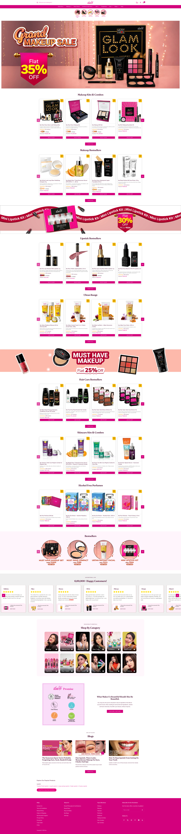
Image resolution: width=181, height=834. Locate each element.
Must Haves (77, 6)
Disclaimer (39, 820)
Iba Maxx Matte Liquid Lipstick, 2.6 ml (76, 268)
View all (90, 200)
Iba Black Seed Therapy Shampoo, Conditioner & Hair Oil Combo (48, 410)
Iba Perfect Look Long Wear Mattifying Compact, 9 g (50, 181)
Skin (97, 6)
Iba (45, 830)
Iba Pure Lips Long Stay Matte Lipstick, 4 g (103, 268)
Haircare (99, 811)
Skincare (99, 808)
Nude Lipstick (73, 786)
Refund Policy (40, 811)
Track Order (40, 822)
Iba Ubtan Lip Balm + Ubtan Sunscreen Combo (102, 325)
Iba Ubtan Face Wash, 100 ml (126, 325)
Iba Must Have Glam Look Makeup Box (50, 125)
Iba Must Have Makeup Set (73, 125)
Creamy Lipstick (83, 786)
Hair (110, 6)
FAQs (38, 825)
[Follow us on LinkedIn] (142, 820)
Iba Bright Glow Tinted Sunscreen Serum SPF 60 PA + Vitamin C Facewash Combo (76, 463)
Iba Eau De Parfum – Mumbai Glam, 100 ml (103, 515)
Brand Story (67, 808)
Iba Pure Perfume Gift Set (46, 515)
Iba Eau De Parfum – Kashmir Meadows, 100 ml (76, 516)
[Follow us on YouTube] (139, 820)
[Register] (142, 809)
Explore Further (115, 711)
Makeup (68, 6)
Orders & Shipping (41, 813)
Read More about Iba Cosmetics (47, 790)
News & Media (67, 811)
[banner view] (90, 54)
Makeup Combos (101, 818)
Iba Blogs (66, 813)
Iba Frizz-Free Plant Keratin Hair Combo (76, 410)
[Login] (140, 2)
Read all (90, 771)
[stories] (6, 608)
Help (122, 6)
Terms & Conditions (42, 808)
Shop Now (12, 608)
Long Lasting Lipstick (63, 786)
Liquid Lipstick (53, 786)
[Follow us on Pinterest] (135, 820)
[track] (137, 2)
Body (116, 6)
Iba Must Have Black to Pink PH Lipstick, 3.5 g (129, 269)
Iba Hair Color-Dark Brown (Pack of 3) (102, 410)
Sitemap (66, 815)
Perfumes (99, 813)
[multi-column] (51, 552)
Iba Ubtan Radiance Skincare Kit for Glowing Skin (49, 325)
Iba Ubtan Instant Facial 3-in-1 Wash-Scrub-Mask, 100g (76, 325)
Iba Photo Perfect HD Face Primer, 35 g (128, 180)
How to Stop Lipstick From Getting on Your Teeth (124, 759)
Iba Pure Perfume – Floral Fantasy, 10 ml (128, 515)
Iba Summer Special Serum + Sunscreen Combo (128, 463)
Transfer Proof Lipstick (42, 786)
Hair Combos (100, 822)
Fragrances (104, 6)
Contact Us (39, 806)
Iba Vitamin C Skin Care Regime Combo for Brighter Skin (51, 463)
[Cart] (143, 2)
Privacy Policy (40, 818)
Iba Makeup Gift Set (97, 125)
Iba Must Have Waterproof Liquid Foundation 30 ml (100, 181)
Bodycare (99, 815)
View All (90, 144)
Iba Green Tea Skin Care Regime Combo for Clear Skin (103, 463)
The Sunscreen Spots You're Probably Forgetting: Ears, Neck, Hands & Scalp (56, 759)
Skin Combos (100, 820)
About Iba (60, 6)
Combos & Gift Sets (87, 6)
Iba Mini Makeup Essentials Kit (126, 125)
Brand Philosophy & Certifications (72, 806)
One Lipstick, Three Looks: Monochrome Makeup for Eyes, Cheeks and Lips (88, 760)
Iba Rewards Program (42, 815)
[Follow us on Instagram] (131, 820)
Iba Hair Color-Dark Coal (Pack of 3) (127, 410)
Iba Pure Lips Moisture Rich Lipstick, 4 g (50, 268)
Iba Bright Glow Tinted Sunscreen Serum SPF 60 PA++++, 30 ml (76, 181)
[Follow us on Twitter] (128, 820)
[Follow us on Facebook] (124, 820)
